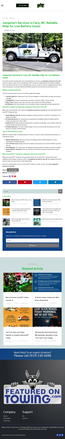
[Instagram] (60, 435)
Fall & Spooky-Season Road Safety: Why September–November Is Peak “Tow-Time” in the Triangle (51, 210)
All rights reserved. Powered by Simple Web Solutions (13, 435)
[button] (2, 5)
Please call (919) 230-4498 (32, 355)
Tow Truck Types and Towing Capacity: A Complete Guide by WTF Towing (17, 335)
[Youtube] (62, 435)
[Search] (60, 191)
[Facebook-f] (57, 435)
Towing (12, 18)
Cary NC (5, 18)
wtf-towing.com (12, 172)
